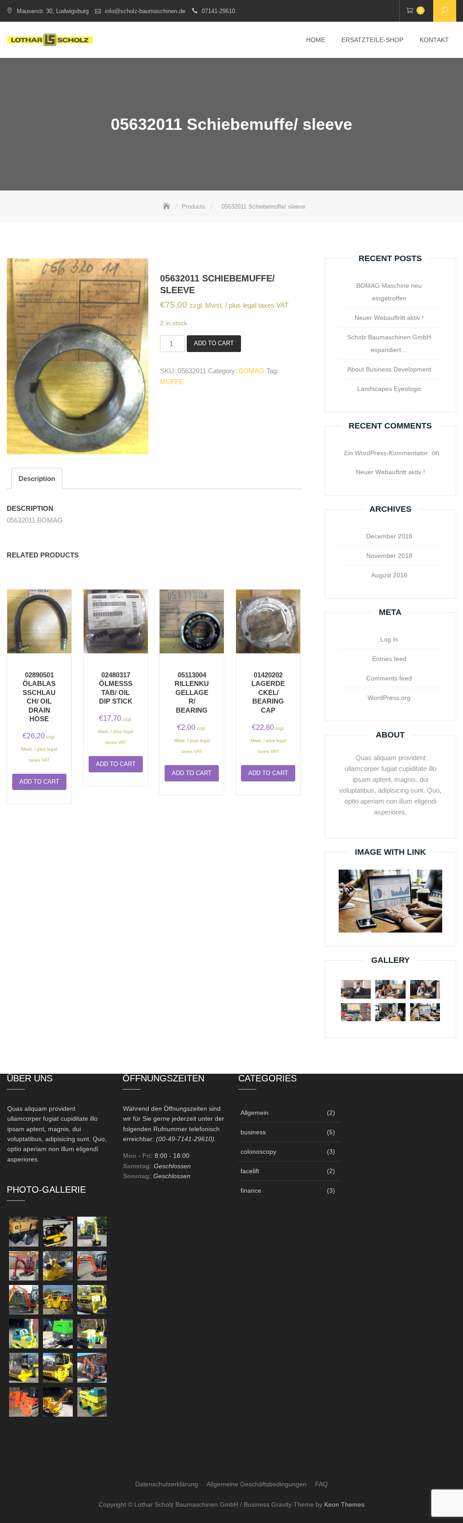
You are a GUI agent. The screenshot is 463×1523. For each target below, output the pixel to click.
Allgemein (255, 1112)
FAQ (321, 1484)
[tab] (36, 478)
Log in (389, 639)
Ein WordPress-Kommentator (386, 453)
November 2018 (389, 555)
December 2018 (389, 536)
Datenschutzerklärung (166, 1484)
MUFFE (172, 382)
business (253, 1132)
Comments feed (389, 678)
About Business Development (389, 369)
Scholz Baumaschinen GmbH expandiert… (389, 343)
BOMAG (252, 371)
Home (315, 39)
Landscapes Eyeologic (389, 388)
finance (251, 1190)
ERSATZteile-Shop (372, 39)
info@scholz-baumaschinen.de (145, 11)
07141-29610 (218, 11)
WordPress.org (389, 697)
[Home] (167, 206)
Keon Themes (344, 1504)
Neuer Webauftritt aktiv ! (389, 317)
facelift (250, 1171)
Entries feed (389, 658)
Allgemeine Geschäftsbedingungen (257, 1484)
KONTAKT (434, 39)
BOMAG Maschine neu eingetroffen (389, 292)
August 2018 (389, 575)
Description (37, 478)
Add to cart (214, 343)
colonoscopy (258, 1151)
